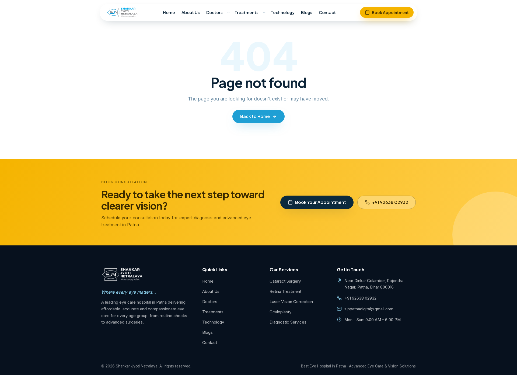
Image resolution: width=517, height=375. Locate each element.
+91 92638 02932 (390, 202)
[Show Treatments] (264, 12)
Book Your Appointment (320, 202)
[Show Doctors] (228, 12)
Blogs (306, 12)
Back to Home (255, 116)
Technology (283, 12)
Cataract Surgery (285, 281)
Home (169, 12)
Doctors (214, 12)
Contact (327, 12)
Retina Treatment (285, 291)
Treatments (246, 12)
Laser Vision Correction (291, 301)
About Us (190, 12)
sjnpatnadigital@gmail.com (368, 309)
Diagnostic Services (288, 322)
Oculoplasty (280, 311)
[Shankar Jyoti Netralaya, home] (123, 12)
